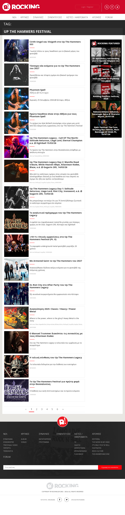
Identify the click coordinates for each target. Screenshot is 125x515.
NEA (5, 433)
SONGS (23, 442)
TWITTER (66, 499)
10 (75, 442)
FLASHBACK (78, 454)
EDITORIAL (96, 439)
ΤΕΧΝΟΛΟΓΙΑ (8, 451)
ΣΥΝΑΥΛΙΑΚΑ (7, 439)
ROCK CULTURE (97, 451)
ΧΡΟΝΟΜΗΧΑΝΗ (80, 451)
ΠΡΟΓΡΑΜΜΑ (44, 442)
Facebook (112, 7)
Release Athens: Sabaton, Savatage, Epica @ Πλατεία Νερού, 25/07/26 (106, 114)
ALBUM (24, 439)
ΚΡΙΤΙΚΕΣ (25, 17)
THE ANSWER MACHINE (100, 454)
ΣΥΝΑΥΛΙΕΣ (38, 17)
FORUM (109, 17)
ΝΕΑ (14, 17)
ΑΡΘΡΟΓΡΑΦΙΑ (79, 448)
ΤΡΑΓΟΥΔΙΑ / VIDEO (10, 445)
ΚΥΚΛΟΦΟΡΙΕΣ (8, 442)
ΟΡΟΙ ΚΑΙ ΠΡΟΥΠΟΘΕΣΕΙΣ (77, 499)
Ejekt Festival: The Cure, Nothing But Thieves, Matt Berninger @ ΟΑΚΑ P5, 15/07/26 (105, 131)
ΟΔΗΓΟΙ (77, 445)
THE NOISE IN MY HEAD (101, 442)
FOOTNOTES (96, 448)
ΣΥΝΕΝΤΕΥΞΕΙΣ (55, 17)
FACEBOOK (59, 499)
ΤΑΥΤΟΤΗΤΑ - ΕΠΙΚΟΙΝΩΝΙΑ (48, 499)
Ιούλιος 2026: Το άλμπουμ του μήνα (106, 79)
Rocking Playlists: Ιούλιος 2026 (106, 97)
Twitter (117, 7)
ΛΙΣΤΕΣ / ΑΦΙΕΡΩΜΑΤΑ (77, 17)
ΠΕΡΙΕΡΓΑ (7, 448)
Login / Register (87, 7)
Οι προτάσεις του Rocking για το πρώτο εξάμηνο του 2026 (106, 60)
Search (107, 7)
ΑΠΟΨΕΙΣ (96, 17)
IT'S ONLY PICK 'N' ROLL (101, 445)
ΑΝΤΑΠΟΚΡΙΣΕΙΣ (45, 439)
